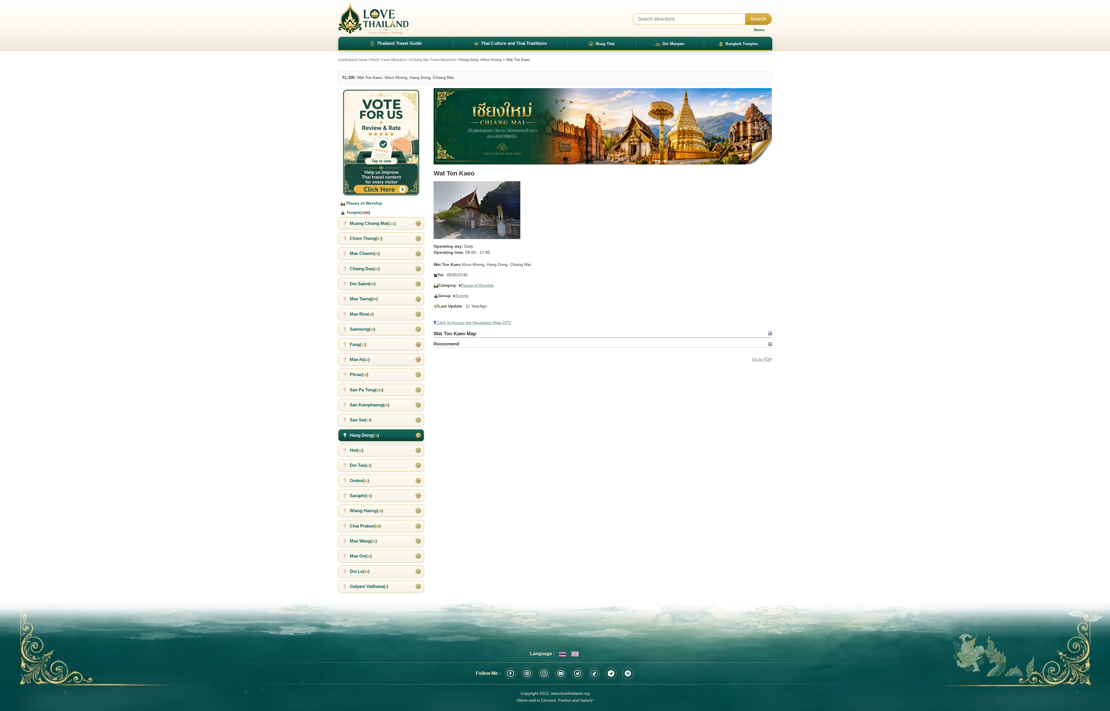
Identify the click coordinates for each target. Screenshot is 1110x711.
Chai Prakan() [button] (365, 525)
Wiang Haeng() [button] (366, 510)
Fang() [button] (358, 344)
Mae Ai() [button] (360, 359)
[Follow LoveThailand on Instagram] (544, 673)
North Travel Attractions (389, 60)
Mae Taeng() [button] (364, 298)
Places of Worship (477, 285)
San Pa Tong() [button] (366, 389)
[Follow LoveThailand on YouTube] (560, 673)
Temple (462, 295)
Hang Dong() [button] (364, 435)
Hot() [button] (356, 450)
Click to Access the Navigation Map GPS (473, 322)
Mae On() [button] (361, 555)
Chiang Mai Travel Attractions (434, 60)
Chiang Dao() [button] (365, 268)
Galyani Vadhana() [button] (369, 586)
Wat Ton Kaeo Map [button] (455, 333)
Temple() (357, 212)
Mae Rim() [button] (362, 314)
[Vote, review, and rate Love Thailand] (381, 141)
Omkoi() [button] (359, 480)
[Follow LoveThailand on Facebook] (510, 673)
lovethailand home (352, 60)
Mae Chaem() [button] (365, 253)
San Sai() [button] (360, 419)
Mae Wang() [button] (363, 540)
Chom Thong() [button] (366, 238)
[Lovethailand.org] (373, 18)
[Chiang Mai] (603, 126)
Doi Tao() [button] (360, 465)
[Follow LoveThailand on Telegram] (611, 673)
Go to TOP (762, 359)
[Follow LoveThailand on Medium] (627, 673)
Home (759, 30)
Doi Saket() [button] (362, 283)
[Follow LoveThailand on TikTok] (594, 673)
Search (758, 18)
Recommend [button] (446, 343)
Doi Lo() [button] (359, 571)
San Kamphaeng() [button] (369, 404)
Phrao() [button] (359, 374)
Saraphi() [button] (361, 495)
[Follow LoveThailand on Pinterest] (527, 673)
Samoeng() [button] (362, 329)
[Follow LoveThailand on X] (577, 673)
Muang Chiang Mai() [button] (373, 223)
